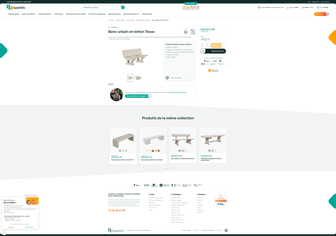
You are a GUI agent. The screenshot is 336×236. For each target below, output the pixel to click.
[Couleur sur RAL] (153, 150)
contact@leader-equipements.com (176, 92)
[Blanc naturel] (147, 150)
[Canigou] (185, 150)
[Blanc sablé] (123, 150)
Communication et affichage (76, 14)
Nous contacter (325, 1)
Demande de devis (218, 51)
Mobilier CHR (58, 14)
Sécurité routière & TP (131, 14)
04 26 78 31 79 (191, 7)
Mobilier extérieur (28, 14)
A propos (151, 202)
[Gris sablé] (120, 150)
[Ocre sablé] (126, 150)
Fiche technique (176, 78)
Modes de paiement (155, 205)
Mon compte (152, 207)
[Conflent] (179, 150)
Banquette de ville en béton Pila (122, 160)
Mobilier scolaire (114, 14)
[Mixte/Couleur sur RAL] (156, 150)
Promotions (320, 14)
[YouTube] (226, 230)
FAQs (309, 1)
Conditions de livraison (155, 200)
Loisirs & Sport (147, 14)
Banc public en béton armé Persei (182, 158)
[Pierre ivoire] (150, 150)
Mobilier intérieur (44, 14)
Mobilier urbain (13, 14)
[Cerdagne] (182, 150)
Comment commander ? (156, 198)
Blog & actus (316, 1)
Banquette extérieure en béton (152, 160)
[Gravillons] (159, 150)
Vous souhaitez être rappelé (136, 96)
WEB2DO (147, 230)
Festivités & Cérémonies (97, 14)
